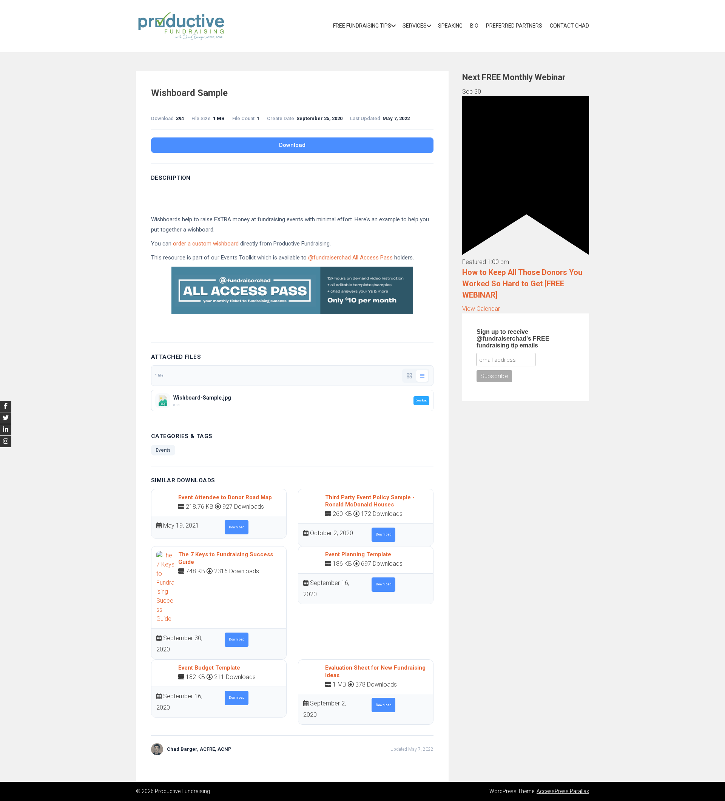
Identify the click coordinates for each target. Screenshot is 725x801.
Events (163, 450)
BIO (474, 26)
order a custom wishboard (206, 243)
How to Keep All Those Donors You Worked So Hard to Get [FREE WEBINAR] (522, 283)
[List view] (422, 376)
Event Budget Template (209, 667)
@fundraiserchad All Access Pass (350, 257)
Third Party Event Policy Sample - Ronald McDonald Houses (370, 501)
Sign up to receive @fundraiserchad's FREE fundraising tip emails (513, 339)
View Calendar (481, 308)
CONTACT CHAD (569, 26)
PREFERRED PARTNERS (514, 26)
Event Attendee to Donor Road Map (225, 497)
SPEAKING (450, 26)
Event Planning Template (358, 554)
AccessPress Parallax (563, 791)
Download (292, 145)
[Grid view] (409, 376)
